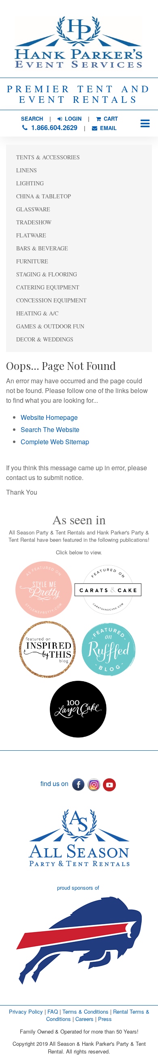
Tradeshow (33, 222)
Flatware (31, 235)
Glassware (33, 209)
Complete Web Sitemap (56, 441)
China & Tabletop (43, 196)
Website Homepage (49, 417)
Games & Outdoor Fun (50, 326)
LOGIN (72, 118)
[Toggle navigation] (145, 123)
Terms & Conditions (85, 1011)
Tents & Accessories (48, 157)
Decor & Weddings (44, 339)
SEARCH (32, 118)
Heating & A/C (37, 313)
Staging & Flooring (46, 274)
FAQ (52, 1011)
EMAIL (107, 128)
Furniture (32, 261)
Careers (85, 1019)
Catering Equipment (47, 287)
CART (110, 118)
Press (105, 1019)
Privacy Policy (26, 1011)
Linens (26, 170)
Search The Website (50, 429)
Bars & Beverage (42, 248)
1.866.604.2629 (53, 127)
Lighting (30, 183)
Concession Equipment (51, 300)
